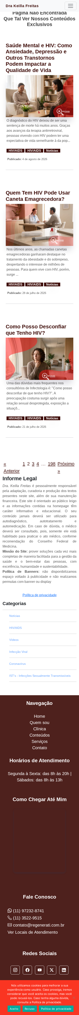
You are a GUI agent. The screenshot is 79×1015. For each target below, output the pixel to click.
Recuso (30, 1008)
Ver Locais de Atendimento (33, 932)
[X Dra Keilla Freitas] (51, 970)
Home (39, 716)
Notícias (52, 150)
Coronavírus (17, 663)
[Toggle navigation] (70, 6)
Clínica (39, 729)
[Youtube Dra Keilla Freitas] (39, 970)
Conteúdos (39, 735)
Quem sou (39, 722)
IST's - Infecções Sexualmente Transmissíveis (40, 675)
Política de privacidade (40, 595)
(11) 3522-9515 (27, 918)
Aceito (14, 1008)
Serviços (40, 741)
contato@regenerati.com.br (38, 925)
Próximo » (66, 467)
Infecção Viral (18, 651)
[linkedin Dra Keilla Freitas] (63, 970)
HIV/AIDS (15, 150)
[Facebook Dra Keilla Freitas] (27, 970)
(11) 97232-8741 (28, 910)
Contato (39, 747)
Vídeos (14, 639)
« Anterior (12, 467)
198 (51, 463)
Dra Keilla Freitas (22, 6)
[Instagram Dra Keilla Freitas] (15, 970)
